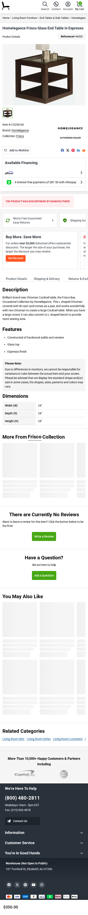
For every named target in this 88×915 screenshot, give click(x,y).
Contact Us (20, 821)
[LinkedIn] (78, 150)
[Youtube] (33, 884)
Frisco (20, 136)
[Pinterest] (73, 150)
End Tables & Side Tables (54, 17)
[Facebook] (62, 150)
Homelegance (20, 130)
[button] (45, 7)
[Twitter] (68, 150)
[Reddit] (84, 150)
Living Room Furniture (24, 17)
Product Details (11, 36)
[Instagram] (41, 884)
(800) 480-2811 (22, 798)
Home (5, 17)
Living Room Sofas (39, 739)
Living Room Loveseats (67, 739)
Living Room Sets (13, 739)
